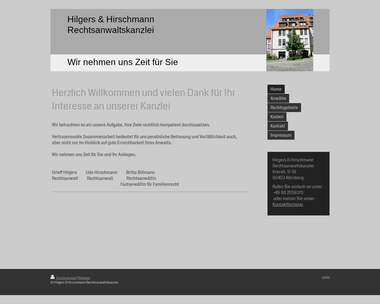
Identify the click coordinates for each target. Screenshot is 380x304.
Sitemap (84, 278)
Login (326, 277)
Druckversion (66, 278)
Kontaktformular (288, 204)
